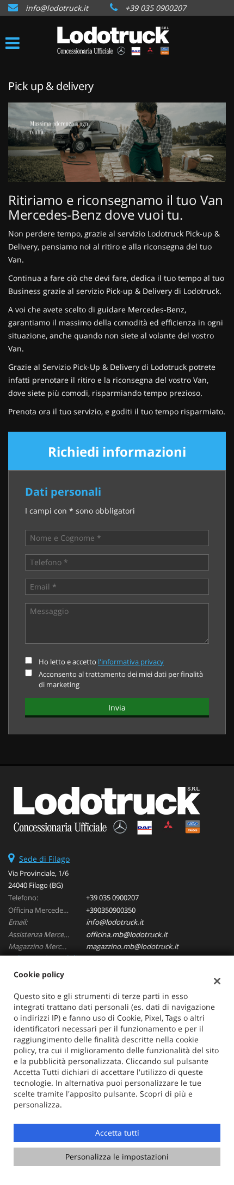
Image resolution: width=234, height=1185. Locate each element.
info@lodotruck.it (57, 8)
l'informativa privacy (131, 662)
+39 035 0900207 (155, 8)
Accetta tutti (117, 1133)
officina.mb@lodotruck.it (127, 934)
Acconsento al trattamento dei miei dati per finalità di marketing (121, 679)
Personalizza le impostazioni (117, 1156)
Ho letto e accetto (101, 662)
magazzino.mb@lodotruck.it (132, 946)
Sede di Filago (44, 859)
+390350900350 (111, 910)
